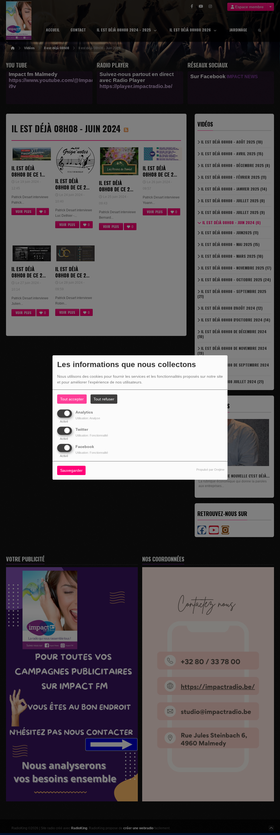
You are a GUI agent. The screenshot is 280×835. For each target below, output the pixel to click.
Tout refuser (104, 399)
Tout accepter (72, 399)
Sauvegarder (71, 470)
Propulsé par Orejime (210, 469)
